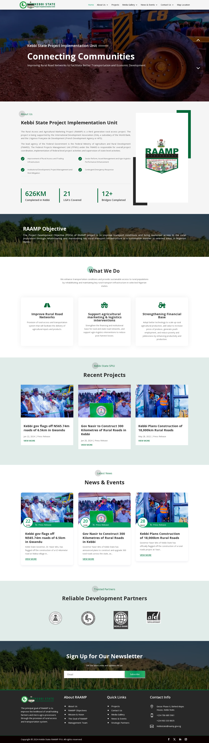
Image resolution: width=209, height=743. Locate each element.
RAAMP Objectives (77, 710)
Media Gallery (128, 5)
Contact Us (166, 5)
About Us (101, 5)
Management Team (77, 723)
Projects (115, 5)
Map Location (183, 5)
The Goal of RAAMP (77, 719)
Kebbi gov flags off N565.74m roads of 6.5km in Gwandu (46, 428)
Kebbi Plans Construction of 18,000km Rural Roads (160, 428)
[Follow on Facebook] (168, 739)
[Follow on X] (174, 739)
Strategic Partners (120, 723)
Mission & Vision (76, 714)
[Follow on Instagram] (186, 739)
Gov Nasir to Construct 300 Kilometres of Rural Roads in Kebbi (103, 430)
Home (91, 5)
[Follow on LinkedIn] (180, 739)
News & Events (148, 5)
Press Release (43, 436)
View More (29, 440)
